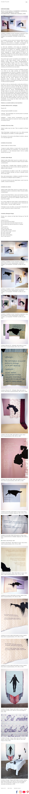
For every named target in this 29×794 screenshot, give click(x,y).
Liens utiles (10, 788)
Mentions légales (17, 788)
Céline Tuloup (5, 1)
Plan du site (3, 788)
